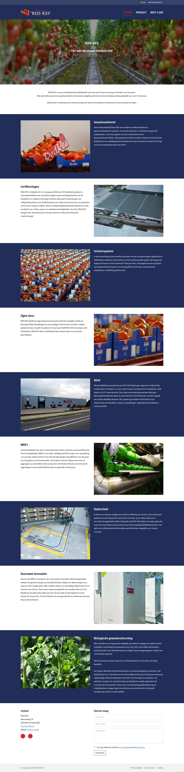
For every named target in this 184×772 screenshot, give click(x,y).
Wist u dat (156, 12)
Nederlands (156, 2)
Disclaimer (149, 767)
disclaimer (140, 747)
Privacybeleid (136, 767)
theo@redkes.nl (27, 726)
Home (143, 2)
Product (141, 12)
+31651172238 (33, 729)
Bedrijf (128, 12)
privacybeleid (124, 747)
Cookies (159, 767)
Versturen (100, 752)
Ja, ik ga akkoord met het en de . (120, 747)
